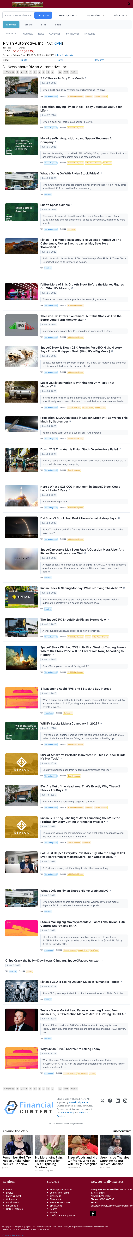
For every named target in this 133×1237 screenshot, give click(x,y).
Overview (28, 33)
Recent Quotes (66, 15)
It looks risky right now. (55, 501)
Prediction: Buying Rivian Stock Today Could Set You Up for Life (81, 108)
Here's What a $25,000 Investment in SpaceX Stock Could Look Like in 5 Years (80, 488)
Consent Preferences (13, 1235)
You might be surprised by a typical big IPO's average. (72, 432)
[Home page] (27, 4)
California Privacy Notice (84, 1227)
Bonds (87, 637)
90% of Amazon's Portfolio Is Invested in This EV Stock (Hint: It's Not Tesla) (82, 756)
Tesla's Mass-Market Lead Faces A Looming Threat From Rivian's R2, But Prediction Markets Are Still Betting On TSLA (83, 1012)
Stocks (29, 24)
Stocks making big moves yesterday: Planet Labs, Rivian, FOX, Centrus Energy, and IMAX (83, 923)
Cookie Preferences (101, 1227)
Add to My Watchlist (64, 55)
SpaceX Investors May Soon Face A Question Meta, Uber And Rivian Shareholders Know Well (82, 551)
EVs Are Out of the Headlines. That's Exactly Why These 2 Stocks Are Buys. (80, 788)
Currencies (54, 33)
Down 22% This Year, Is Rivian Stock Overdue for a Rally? (80, 449)
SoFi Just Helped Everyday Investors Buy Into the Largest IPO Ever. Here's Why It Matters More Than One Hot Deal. (82, 854)
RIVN (57, 43)
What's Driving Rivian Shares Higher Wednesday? (76, 890)
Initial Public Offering (93, 163)
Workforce (107, 163)
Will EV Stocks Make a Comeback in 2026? (71, 723)
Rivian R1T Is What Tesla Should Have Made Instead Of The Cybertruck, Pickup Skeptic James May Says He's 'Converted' (80, 243)
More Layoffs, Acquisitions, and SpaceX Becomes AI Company (76, 140)
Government (83, 1073)
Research (99, 59)
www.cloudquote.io (78, 1102)
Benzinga (47, 194)
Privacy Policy (67, 1112)
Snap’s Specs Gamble (56, 205)
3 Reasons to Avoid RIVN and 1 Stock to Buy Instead (75, 688)
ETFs (43, 24)
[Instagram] (125, 1107)
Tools (58, 24)
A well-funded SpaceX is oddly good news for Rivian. (71, 630)
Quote (23, 59)
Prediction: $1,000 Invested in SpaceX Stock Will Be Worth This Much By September (84, 419)
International (72, 33)
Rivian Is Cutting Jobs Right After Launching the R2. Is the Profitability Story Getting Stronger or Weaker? (80, 819)
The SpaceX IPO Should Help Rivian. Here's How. (75, 619)
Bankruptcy (68, 713)
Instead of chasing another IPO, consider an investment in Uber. (77, 331)
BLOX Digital (44, 1229)
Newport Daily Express (23, 1227)
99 (60, 72)
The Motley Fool (50, 96)
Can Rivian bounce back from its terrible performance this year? (77, 769)
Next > (74, 72)
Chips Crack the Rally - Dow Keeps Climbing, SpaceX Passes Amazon (54, 960)
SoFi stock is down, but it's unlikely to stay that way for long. (75, 868)
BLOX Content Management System (23, 1229)
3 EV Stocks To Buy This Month (63, 78)
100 (66, 72)
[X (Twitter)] (102, 1107)
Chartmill (12, 971)
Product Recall (87, 407)
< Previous (9, 72)
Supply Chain (100, 407)
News (41, 33)
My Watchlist (94, 15)
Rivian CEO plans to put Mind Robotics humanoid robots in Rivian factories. (83, 993)
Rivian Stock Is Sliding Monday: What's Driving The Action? (82, 588)
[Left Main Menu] (5, 3)
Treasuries (89, 33)
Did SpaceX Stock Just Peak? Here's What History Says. (80, 518)
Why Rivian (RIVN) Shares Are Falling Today (70, 1049)
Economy (88, 96)
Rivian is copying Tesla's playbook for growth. (67, 121)
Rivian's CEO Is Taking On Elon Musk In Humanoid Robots (81, 981)
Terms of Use (57, 1227)
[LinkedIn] (117, 1107)
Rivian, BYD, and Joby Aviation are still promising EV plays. (74, 90)
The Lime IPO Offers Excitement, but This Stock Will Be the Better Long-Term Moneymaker (80, 317)
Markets (11, 24)
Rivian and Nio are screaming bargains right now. (69, 801)
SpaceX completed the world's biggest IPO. (66, 666)
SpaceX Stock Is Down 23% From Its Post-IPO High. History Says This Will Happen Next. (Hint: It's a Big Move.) (81, 349)
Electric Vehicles (101, 96)
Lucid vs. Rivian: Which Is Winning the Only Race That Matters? (77, 384)
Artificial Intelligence (75, 96)
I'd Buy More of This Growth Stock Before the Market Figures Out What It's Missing (82, 286)
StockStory (48, 713)
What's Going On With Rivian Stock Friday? (71, 173)
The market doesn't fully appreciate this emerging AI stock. (75, 299)
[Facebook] (110, 1107)
